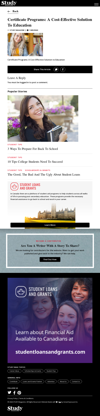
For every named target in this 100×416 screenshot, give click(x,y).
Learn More (50, 225)
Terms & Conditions (26, 398)
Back (14, 11)
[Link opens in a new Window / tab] (56, 69)
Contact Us (76, 381)
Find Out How (50, 259)
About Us (63, 381)
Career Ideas (14, 371)
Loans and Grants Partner (32, 381)
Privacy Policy (13, 398)
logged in (24, 82)
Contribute (13, 381)
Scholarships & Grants (37, 170)
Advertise (51, 381)
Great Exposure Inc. (70, 402)
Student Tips (15, 144)
